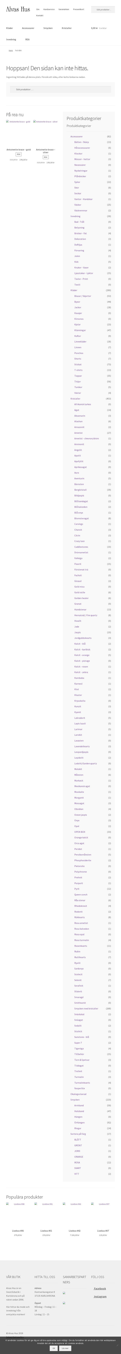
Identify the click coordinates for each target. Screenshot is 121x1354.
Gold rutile (79, 592)
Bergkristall (80, 489)
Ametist (78, 432)
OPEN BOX (79, 831)
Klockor (78, 153)
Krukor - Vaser (81, 267)
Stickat (78, 364)
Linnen (77, 347)
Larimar (78, 729)
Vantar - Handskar (83, 199)
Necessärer (80, 164)
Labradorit (79, 717)
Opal (76, 826)
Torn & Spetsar (81, 1059)
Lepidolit (79, 757)
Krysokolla (79, 700)
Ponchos (78, 353)
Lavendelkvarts (82, 746)
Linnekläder (80, 341)
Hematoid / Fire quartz (85, 615)
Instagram (100, 1296)
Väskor (77, 204)
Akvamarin (79, 415)
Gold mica (79, 586)
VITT (76, 1173)
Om (37, 9)
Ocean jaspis (80, 814)
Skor (76, 187)
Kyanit (77, 712)
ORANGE (78, 1156)
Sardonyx (79, 968)
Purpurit (78, 883)
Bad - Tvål (79, 221)
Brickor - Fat (80, 233)
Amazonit (79, 427)
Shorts (77, 358)
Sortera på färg (78, 1133)
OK (54, 1348)
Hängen (78, 1116)
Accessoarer (28, 28)
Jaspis (77, 632)
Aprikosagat (80, 467)
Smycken (48, 28)
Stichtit (78, 1031)
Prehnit (78, 877)
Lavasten (79, 740)
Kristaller (67, 28)
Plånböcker (80, 176)
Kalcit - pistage (82, 660)
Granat (77, 603)
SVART (77, 1168)
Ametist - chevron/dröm (86, 438)
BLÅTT (77, 1139)
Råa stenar (79, 900)
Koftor (77, 335)
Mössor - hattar (82, 159)
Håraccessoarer (82, 147)
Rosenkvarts (80, 945)
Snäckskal (79, 1014)
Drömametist (81, 552)
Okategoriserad (78, 1094)
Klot (76, 689)
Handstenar (80, 609)
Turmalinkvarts (82, 1082)
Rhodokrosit (80, 905)
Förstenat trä (81, 569)
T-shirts (78, 370)
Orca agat (79, 843)
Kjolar (77, 324)
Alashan (78, 421)
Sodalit (78, 1025)
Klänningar (80, 330)
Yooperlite (79, 1088)
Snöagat (78, 1019)
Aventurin (79, 478)
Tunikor (78, 387)
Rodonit (78, 911)
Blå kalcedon (80, 506)
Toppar (78, 375)
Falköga (78, 558)
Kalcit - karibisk (82, 649)
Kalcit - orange (81, 655)
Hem (11, 50)
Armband (79, 1105)
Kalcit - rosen (81, 666)
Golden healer (81, 598)
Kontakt (39, 15)
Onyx (76, 820)
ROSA (77, 1162)
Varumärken (64, 9)
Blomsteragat (81, 518)
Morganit (79, 797)
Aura (76, 472)
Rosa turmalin (81, 940)
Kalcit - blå (79, 643)
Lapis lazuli (80, 723)
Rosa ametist (81, 922)
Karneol (78, 683)
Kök (76, 261)
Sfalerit (78, 991)
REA (27, 39)
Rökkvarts (79, 917)
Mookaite (79, 791)
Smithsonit (80, 1002)
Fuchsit (78, 575)
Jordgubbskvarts (82, 637)
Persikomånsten (82, 854)
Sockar (77, 193)
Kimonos (79, 318)
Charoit (78, 529)
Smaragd (78, 997)
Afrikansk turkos (82, 404)
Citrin (77, 535)
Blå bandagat (81, 501)
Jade (76, 626)
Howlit (77, 620)
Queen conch (80, 894)
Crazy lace (79, 541)
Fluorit (77, 563)
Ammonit (79, 444)
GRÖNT (78, 1145)
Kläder (9, 28)
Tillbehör (79, 1054)
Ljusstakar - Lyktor (83, 273)
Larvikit (78, 734)
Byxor (77, 301)
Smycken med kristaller (86, 1008)
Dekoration (80, 238)
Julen (77, 256)
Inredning (11, 39)
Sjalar (77, 181)
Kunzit (77, 706)
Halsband (79, 1111)
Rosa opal (79, 934)
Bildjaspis (79, 495)
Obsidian (78, 809)
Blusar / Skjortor (82, 295)
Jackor (77, 307)
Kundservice (49, 9)
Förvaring (79, 250)
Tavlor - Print (81, 278)
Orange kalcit (81, 837)
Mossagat (79, 803)
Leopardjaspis (81, 751)
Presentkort (78, 9)
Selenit (78, 980)
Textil (77, 284)
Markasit (78, 780)
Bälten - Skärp (81, 142)
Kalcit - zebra (81, 672)
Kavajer (78, 313)
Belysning (79, 227)
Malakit (78, 769)
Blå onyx (78, 512)
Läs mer (65, 1348)
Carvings (78, 523)
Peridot (78, 848)
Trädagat (79, 1065)
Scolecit (78, 974)
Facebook (99, 1288)
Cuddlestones (81, 546)
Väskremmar (80, 210)
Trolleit (78, 1071)
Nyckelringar (80, 170)
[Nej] (117, 1345)
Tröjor (77, 381)
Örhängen (79, 1122)
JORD (77, 1150)
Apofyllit (78, 461)
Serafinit (78, 985)
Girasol (78, 581)
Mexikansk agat (82, 786)
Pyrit (76, 888)
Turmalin (79, 1076)
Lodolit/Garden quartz (85, 763)
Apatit (77, 455)
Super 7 (78, 1042)
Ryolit (77, 962)
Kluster (78, 695)
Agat (76, 409)
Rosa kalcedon (81, 928)
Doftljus (78, 244)
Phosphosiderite (82, 860)
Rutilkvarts (80, 957)
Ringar (77, 1128)
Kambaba (79, 677)
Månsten (78, 774)
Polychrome (80, 871)
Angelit (78, 449)
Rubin (77, 951)
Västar (77, 392)
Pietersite (79, 866)
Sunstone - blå (81, 1036)
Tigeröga (79, 1048)
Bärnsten (79, 484)
